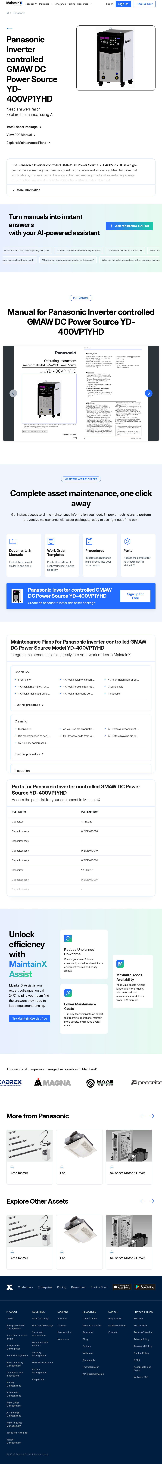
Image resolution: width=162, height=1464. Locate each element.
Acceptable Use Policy (142, 1368)
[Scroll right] (152, 1116)
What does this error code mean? (113, 250)
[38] (92, 396)
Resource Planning (16, 1432)
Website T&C (141, 1377)
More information (28, 190)
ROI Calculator (91, 1367)
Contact (112, 1332)
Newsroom (63, 1339)
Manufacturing (40, 1318)
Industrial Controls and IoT (16, 1337)
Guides (87, 1346)
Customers (25, 1287)
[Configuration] (89, 367)
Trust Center (141, 1325)
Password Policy (143, 1346)
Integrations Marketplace (13, 1347)
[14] (99, 367)
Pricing (71, 4)
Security (138, 1318)
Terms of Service (143, 1332)
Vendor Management (13, 1441)
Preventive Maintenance (13, 1394)
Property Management (39, 1354)
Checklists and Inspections (14, 1374)
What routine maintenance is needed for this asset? (80, 260)
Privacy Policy (141, 1339)
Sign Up (123, 4)
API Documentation (93, 1374)
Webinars (88, 1353)
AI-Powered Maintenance (13, 1414)
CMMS (10, 1318)
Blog (85, 1339)
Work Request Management (14, 1424)
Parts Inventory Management (14, 1364)
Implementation (117, 1325)
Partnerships (64, 1332)
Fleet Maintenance (42, 1362)
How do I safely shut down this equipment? (66, 250)
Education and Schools (40, 1344)
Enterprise (60, 4)
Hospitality (38, 1379)
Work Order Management (13, 1404)
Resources (78, 1287)
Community (89, 1360)
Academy (88, 1332)
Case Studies (90, 1318)
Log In (109, 4)
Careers (61, 1325)
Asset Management (17, 1355)
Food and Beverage (42, 1325)
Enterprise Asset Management (15, 1327)
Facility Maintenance (13, 1384)
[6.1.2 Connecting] (107, 392)
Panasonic (19, 13)
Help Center (115, 1318)
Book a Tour (145, 4)
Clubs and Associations (39, 1334)
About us (62, 1318)
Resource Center (92, 1325)
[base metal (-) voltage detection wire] (97, 394)
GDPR (137, 1360)
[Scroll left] (142, 1116)
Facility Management (39, 1371)
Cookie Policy (141, 1353)
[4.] (110, 365)
